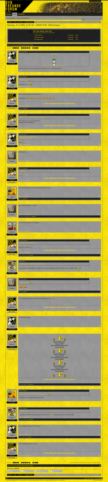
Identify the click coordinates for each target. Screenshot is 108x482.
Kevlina (24, 216)
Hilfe (89, 478)
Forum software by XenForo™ (17, 480)
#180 (99, 455)
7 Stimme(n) (70, 35)
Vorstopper (21, 108)
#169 (99, 214)
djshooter (12, 232)
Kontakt (85, 478)
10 (27, 462)
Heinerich (12, 103)
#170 (99, 231)
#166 (99, 160)
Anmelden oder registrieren (95, 1)
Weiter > (36, 462)
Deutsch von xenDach (47, 480)
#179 (99, 434)
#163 (99, 106)
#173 (99, 289)
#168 (99, 196)
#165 (99, 144)
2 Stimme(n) (70, 37)
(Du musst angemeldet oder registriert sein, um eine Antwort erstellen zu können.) (85, 462)
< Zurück (15, 462)
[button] (13, 471)
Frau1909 (12, 61)
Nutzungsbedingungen (98, 480)
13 (33, 462)
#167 (99, 180)
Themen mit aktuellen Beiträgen (23, 18)
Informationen (21, 14)
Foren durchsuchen (11, 18)
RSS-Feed (101, 478)
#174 (99, 309)
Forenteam (34, 27)
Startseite (9, 14)
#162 (99, 86)
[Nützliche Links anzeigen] (99, 22)
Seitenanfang (97, 478)
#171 (99, 252)
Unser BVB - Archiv (21, 27)
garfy (12, 197)
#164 (99, 128)
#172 (99, 270)
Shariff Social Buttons (33, 480)
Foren (14, 14)
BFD (7, 478)
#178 (99, 417)
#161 (99, 70)
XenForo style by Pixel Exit (59, 480)
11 (29, 462)
